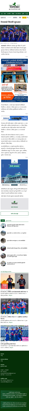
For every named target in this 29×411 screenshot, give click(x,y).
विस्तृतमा (10, 295)
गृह (1, 13)
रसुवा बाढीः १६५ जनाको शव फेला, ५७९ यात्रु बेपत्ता (16, 233)
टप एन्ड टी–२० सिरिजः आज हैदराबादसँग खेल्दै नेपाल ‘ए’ (14, 292)
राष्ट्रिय (13, 13)
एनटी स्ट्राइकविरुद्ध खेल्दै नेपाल (8, 344)
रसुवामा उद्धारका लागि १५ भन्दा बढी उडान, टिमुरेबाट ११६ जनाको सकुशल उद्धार (17, 256)
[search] (27, 17)
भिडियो (20, 17)
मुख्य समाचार (8, 221)
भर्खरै (3, 221)
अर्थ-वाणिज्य (18, 13)
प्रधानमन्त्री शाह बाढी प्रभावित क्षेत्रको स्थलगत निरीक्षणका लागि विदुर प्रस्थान (15, 225)
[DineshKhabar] (14, 5)
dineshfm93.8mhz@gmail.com (9, 404)
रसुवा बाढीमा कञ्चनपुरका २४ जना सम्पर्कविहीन (16, 240)
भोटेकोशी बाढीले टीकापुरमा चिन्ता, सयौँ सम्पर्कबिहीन (17, 248)
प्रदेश (5, 13)
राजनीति (8, 13)
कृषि (23, 13)
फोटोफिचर (15, 17)
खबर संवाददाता (14, 207)
